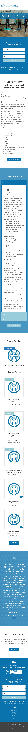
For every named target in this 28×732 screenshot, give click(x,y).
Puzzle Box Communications (14, 729)
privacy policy (15, 69)
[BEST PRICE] (14, 355)
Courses (14, 712)
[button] (13, 662)
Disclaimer (17, 1)
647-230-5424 (14, 665)
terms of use (23, 67)
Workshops (14, 710)
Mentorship (14, 713)
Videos (14, 717)
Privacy (13, 1)
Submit (14, 60)
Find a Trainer (14, 715)
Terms (9, 1)
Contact (14, 718)
